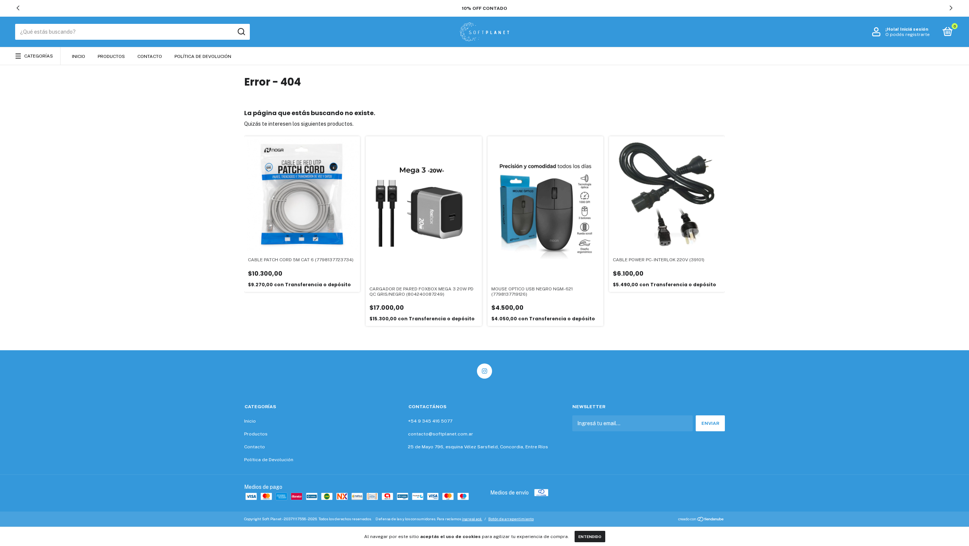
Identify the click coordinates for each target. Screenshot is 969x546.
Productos (111, 56)
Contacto (149, 56)
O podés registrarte (907, 34)
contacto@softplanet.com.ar (440, 434)
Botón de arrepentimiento (511, 518)
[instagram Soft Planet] (484, 371)
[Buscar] (241, 32)
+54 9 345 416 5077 (430, 421)
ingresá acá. (472, 518)
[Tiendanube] (701, 520)
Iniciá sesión (914, 29)
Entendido (589, 536)
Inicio (78, 56)
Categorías (38, 56)
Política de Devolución (202, 56)
